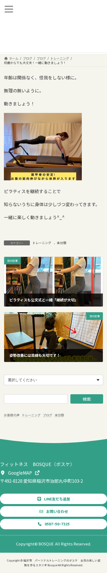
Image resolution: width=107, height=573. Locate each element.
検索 (87, 399)
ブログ (47, 415)
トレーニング (41, 242)
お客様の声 (11, 415)
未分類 (61, 242)
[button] (20, 472)
